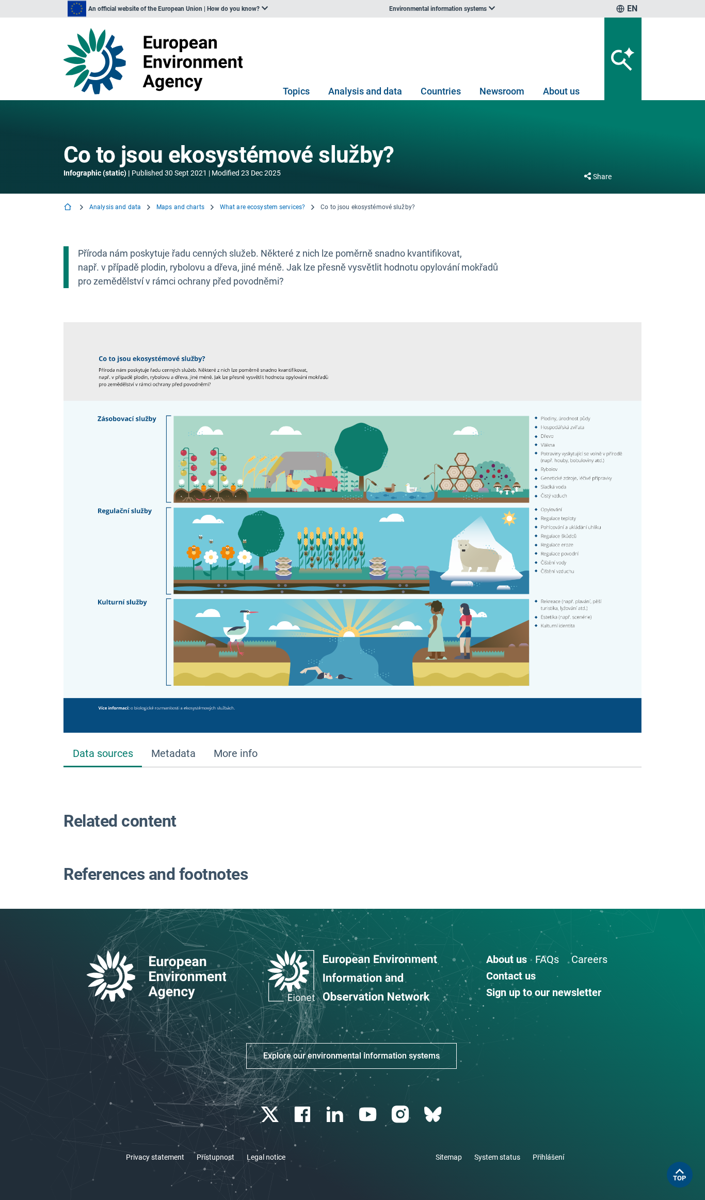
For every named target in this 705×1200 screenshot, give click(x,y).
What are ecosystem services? (262, 207)
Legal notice (266, 1157)
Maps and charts (180, 207)
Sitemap (449, 1157)
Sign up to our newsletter (543, 992)
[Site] (157, 61)
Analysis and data (365, 91)
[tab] (102, 754)
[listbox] (167, 9)
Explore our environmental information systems (351, 1056)
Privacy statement (155, 1157)
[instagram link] (401, 1114)
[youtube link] (369, 1114)
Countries (441, 91)
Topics (296, 91)
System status (497, 1157)
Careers (589, 959)
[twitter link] (271, 1114)
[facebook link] (304, 1114)
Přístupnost (215, 1157)
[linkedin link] (336, 1114)
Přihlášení (548, 1157)
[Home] (68, 207)
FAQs (547, 959)
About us (561, 91)
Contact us (511, 976)
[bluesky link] (434, 1114)
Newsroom (501, 91)
